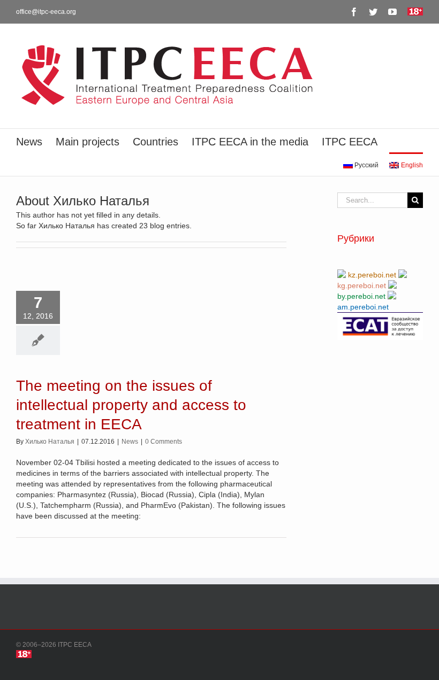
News (130, 441)
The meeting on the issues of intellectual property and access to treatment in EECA (131, 404)
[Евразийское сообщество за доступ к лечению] (380, 317)
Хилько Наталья (49, 441)
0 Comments (163, 441)
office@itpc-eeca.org (46, 12)
